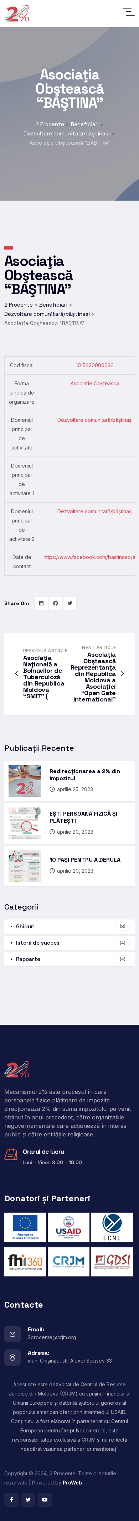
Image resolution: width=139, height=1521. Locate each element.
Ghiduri (70, 926)
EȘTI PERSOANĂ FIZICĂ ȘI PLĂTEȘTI (83, 817)
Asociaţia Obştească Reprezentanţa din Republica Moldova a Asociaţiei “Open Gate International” (93, 676)
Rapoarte (70, 959)
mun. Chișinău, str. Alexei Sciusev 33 (70, 1361)
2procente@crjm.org (52, 1337)
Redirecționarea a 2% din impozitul (85, 774)
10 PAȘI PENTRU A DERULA (85, 859)
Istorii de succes (70, 942)
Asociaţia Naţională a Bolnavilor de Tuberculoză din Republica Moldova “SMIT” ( (43, 677)
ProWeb (72, 1483)
